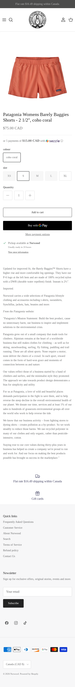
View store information (18, 252)
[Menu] (4, 19)
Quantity (8, 187)
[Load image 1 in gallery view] (37, 69)
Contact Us (9, 556)
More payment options (37, 234)
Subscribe (13, 603)
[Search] (12, 19)
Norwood (14, 674)
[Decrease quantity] (7, 195)
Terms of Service (12, 544)
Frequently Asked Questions (18, 521)
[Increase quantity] (30, 195)
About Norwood (12, 533)
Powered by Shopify (29, 674)
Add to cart (37, 212)
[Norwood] (37, 19)
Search (6, 539)
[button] (37, 141)
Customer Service (12, 527)
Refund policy (10, 550)
